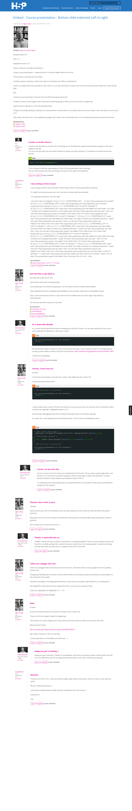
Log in (100, 8)
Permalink (18, 150)
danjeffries (19, 181)
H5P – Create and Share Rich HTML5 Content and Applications (19, 5)
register (23, 131)
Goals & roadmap (82, 8)
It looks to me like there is (40, 142)
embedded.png (37, 311)
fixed (32, 603)
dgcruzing (26, 24)
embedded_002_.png (39, 309)
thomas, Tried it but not (42, 368)
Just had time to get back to (42, 274)
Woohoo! (34, 675)
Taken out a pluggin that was (43, 563)
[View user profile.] (21, 47)
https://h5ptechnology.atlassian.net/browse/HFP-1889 (93, 351)
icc (16, 143)
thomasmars (20, 328)
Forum (93, 8)
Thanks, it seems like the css (46, 537)
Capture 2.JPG (20, 126)
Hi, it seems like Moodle (42, 324)
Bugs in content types (28, 50)
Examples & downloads (51, 8)
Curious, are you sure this (48, 469)
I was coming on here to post (43, 184)
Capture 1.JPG (20, 124)
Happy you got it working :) (46, 651)
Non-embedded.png (38, 314)
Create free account (112, 8)
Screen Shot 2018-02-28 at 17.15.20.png (45, 263)
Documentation (67, 8)
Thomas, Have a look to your (42, 502)
